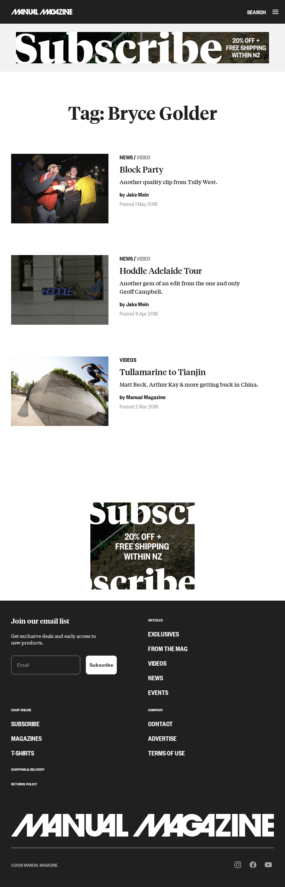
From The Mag (168, 648)
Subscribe (101, 665)
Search (256, 12)
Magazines (26, 738)
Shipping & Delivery (27, 768)
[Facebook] (253, 864)
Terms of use (166, 753)
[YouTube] (268, 864)
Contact (160, 723)
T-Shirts (22, 753)
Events (158, 692)
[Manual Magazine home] (36, 11)
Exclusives (163, 633)
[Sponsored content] (142, 47)
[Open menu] (275, 12)
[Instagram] (237, 864)
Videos (157, 663)
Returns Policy (24, 783)
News (155, 677)
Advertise (162, 738)
